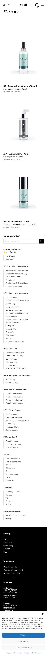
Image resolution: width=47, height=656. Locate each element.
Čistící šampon (12, 441)
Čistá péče (10, 326)
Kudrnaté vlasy (12, 362)
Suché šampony (12, 474)
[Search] (41, 241)
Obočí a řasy (8, 546)
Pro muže (10, 332)
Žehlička (9, 501)
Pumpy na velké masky (15, 400)
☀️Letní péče (9, 252)
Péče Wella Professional (15, 390)
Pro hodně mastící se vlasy (16, 274)
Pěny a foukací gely (13, 462)
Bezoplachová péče (13, 444)
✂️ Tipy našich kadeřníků (15, 266)
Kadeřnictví (8, 542)
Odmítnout (23, 641)
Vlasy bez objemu (13, 307)
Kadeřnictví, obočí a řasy (15, 515)
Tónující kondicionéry (14, 403)
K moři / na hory (12, 323)
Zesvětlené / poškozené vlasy (17, 301)
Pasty (8, 477)
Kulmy (8, 504)
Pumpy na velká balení (15, 342)
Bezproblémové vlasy (14, 356)
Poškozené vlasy (12, 383)
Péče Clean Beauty (12, 410)
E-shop (8, 519)
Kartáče (9, 495)
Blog (5, 552)
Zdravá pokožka (12, 430)
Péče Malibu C (10, 437)
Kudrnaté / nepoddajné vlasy (17, 313)
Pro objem (10, 280)
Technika (7, 488)
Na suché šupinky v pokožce (17, 270)
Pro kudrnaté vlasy (13, 277)
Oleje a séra (10, 468)
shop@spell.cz (9, 608)
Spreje (8, 471)
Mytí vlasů (10, 259)
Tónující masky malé (14, 394)
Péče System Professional (15, 293)
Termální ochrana (13, 459)
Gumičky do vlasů (13, 492)
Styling (6, 454)
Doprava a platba (10, 567)
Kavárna (6, 549)
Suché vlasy (10, 304)
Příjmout (23, 635)
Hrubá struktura (12, 427)
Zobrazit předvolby (23, 648)
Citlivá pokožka (12, 316)
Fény (8, 498)
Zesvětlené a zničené (14, 286)
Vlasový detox (11, 329)
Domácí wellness (12, 447)
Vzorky (8, 338)
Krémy (8, 465)
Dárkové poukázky (12, 511)
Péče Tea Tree (10, 349)
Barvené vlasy (11, 297)
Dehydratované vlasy (14, 310)
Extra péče (10, 335)
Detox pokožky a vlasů (15, 353)
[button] (43, 614)
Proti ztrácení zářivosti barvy (17, 283)
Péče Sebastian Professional (17, 375)
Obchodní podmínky (11, 573)
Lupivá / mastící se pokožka (17, 319)
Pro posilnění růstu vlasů (16, 368)
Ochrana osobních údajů (13, 653)
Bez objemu (10, 365)
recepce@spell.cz (10, 592)
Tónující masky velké (14, 397)
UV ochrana (10, 256)
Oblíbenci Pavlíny (11, 249)
